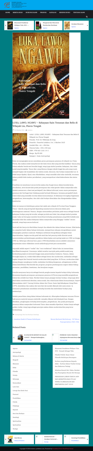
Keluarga (16, 379)
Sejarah (15, 410)
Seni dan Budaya (28, 314)
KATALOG (52, 12)
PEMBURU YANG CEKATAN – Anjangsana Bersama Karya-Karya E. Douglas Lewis (69, 336)
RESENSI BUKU (64, 12)
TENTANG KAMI (79, 12)
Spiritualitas (17, 421)
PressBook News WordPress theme (62, 448)
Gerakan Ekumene (49, 24)
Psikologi (16, 406)
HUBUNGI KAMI (31, 12)
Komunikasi (17, 383)
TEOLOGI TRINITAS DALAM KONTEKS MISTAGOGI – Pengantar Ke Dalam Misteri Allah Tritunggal (76, 24)
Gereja (15, 375)
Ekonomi (16, 364)
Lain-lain (16, 387)
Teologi (67, 28)
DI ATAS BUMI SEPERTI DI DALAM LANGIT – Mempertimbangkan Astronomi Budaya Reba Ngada (33, 336)
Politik (15, 402)
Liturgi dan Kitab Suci (20, 390)
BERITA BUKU (18, 12)
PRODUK (43, 12)
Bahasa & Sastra (18, 356)
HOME (7, 12)
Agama (16, 28)
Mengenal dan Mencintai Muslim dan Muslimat (22, 24)
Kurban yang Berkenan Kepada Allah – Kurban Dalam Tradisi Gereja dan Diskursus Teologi (67, 363)
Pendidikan (17, 398)
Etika (14, 367)
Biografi (15, 360)
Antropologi (18, 314)
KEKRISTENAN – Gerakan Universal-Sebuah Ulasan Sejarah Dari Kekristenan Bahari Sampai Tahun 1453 (24, 438)
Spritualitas (17, 425)
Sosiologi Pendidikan (50, 438)
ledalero (29, 130)
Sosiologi (36, 314)
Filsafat (15, 371)
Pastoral (15, 394)
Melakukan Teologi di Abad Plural (80, 438)
